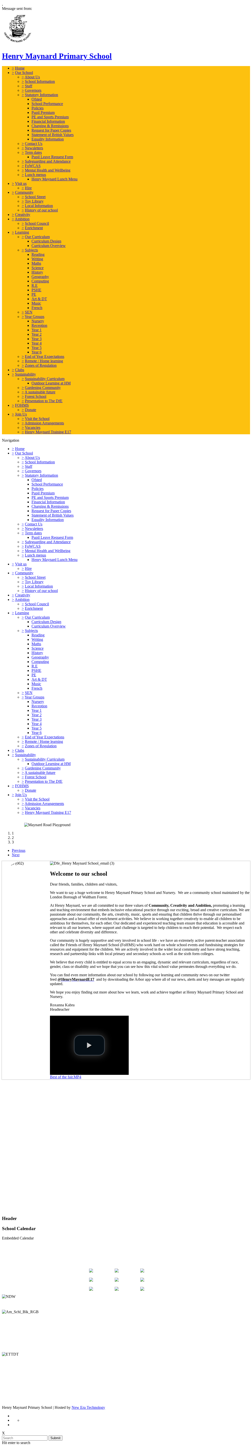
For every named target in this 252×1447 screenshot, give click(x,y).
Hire (28, 188)
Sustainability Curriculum (44, 379)
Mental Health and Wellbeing (47, 170)
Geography (40, 277)
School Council (37, 223)
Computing (40, 281)
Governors (33, 90)
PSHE (36, 290)
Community (24, 192)
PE (34, 294)
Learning (22, 232)
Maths (36, 263)
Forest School (35, 396)
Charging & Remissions (50, 126)
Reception (39, 325)
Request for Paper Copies (51, 130)
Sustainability (25, 374)
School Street (35, 197)
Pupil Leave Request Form (52, 157)
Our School (24, 72)
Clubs (19, 370)
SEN (28, 312)
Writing (37, 259)
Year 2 (37, 334)
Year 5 (37, 348)
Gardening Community (43, 387)
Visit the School (37, 419)
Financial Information (48, 121)
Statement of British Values (53, 135)
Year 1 (37, 330)
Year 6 (37, 352)
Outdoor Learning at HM (51, 383)
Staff (28, 86)
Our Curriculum (37, 237)
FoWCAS (33, 166)
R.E (35, 285)
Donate (30, 410)
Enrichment (34, 228)
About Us (32, 77)
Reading (38, 254)
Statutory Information (41, 95)
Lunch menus (35, 175)
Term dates (33, 152)
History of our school (41, 210)
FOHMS (22, 405)
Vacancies (32, 427)
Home (20, 68)
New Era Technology (88, 1407)
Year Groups (34, 316)
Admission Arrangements (44, 423)
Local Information (39, 206)
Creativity (22, 214)
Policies (38, 108)
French (37, 308)
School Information (40, 81)
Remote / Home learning (44, 361)
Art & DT (39, 299)
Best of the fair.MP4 (65, 1077)
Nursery (38, 321)
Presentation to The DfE (44, 401)
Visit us (21, 183)
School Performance (47, 104)
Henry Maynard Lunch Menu (55, 179)
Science (38, 268)
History (37, 272)
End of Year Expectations (44, 356)
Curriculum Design (46, 241)
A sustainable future (40, 392)
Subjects (31, 250)
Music (36, 303)
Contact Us (33, 143)
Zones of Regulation (41, 365)
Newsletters (34, 148)
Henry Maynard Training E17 (48, 432)
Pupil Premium (43, 112)
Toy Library (34, 201)
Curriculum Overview (49, 246)
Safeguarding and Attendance (48, 161)
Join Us (21, 414)
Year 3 (37, 339)
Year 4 (37, 343)
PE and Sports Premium (50, 117)
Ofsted (37, 99)
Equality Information (48, 139)
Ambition (22, 219)
